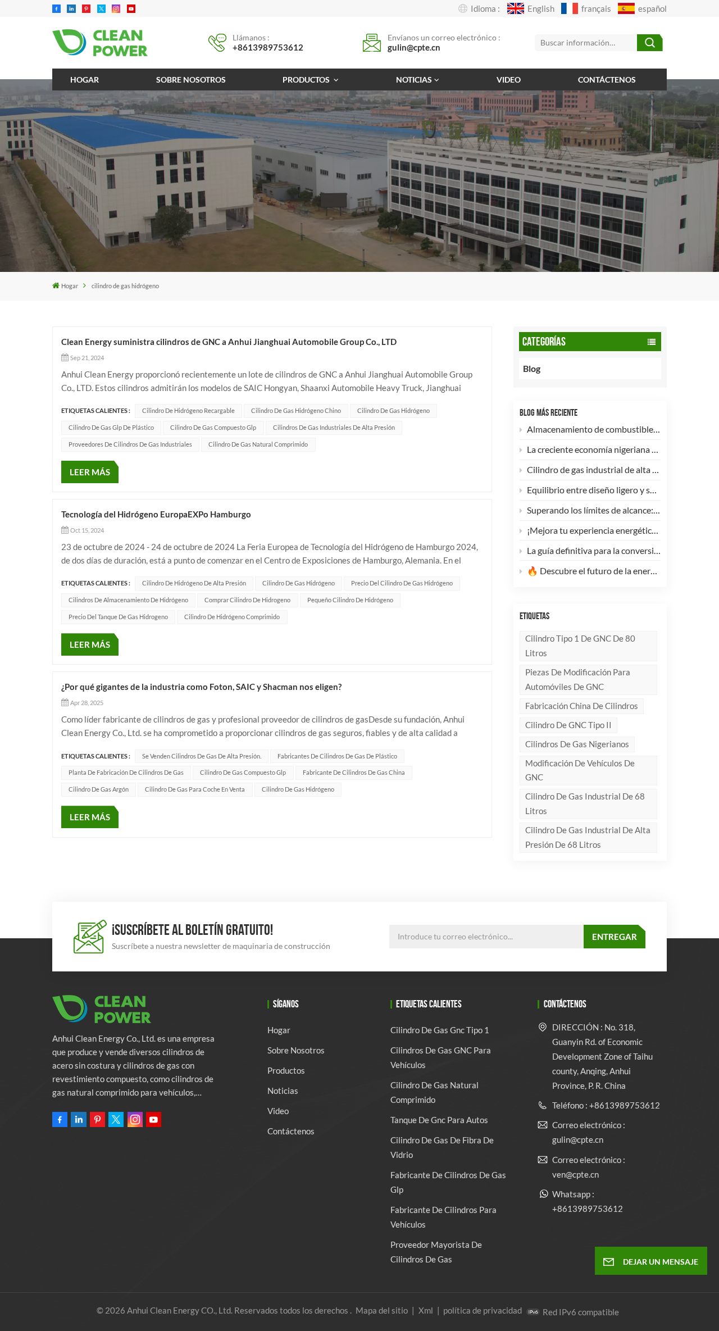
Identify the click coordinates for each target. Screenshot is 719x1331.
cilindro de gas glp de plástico (111, 427)
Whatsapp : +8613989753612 (587, 1201)
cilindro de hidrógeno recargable (188, 410)
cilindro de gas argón (99, 789)
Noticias (414, 79)
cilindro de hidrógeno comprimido (232, 616)
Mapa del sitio (382, 1310)
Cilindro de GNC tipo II (568, 725)
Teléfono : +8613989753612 (606, 1105)
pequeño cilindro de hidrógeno (350, 599)
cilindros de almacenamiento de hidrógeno (128, 599)
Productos (307, 79)
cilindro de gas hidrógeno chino (296, 410)
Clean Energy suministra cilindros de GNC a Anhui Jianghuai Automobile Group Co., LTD (229, 342)
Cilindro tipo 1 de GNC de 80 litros (580, 645)
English (540, 8)
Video (509, 79)
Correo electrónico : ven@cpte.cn (588, 1167)
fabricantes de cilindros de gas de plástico (337, 756)
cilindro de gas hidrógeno (393, 410)
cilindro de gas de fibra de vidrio (442, 1147)
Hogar (84, 79)
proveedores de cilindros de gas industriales (130, 444)
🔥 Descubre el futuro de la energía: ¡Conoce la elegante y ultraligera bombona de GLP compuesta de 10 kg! (594, 570)
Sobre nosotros (191, 79)
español (652, 8)
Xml (425, 1310)
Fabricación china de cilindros (581, 706)
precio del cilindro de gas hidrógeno (402, 583)
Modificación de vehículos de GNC (580, 770)
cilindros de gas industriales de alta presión (334, 427)
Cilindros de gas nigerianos (577, 744)
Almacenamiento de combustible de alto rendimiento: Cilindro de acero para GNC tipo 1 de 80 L (594, 429)
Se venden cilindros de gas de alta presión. (201, 756)
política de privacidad (482, 1310)
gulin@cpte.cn (414, 47)
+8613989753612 (268, 47)
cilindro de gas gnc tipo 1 (439, 1030)
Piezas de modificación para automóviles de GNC (577, 679)
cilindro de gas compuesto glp (213, 427)
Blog (531, 368)
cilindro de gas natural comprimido (258, 444)
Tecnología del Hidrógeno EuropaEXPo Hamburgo (156, 514)
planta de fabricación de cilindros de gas (126, 772)
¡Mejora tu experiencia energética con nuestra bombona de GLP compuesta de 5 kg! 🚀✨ (594, 530)
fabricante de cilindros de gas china (354, 772)
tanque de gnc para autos (439, 1120)
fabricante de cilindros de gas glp (448, 1182)
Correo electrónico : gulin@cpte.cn (588, 1132)
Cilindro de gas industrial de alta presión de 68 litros (587, 837)
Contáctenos (607, 79)
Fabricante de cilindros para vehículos (443, 1217)
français (596, 8)
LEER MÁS (90, 472)
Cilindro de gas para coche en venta (195, 789)
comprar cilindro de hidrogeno (247, 599)
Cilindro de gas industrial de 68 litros (585, 803)
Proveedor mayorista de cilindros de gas (436, 1251)
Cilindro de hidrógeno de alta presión (194, 583)
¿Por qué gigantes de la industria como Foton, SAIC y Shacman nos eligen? (201, 687)
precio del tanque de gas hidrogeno (118, 616)
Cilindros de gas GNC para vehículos (440, 1057)
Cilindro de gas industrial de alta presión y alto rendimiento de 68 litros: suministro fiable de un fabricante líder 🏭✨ (594, 469)
